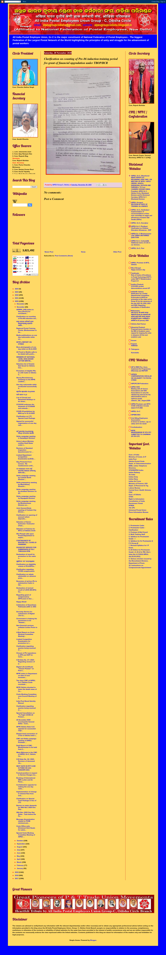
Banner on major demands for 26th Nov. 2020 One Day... (26, 807)
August (20, 847)
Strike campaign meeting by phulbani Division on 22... (26, 491)
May (18, 856)
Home (83, 252)
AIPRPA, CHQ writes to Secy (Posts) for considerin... (25, 311)
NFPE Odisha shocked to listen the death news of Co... (26, 689)
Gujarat (134, 344)
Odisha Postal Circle (136, 461)
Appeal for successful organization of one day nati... (26, 423)
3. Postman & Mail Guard (138, 532)
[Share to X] (101, 185)
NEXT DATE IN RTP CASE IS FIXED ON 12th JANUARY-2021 (26, 768)
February (20, 865)
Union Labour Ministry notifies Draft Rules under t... (25, 443)
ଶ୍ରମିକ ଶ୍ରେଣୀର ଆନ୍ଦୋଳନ (25, 391)
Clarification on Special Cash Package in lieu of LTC (26, 800)
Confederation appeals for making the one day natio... (26, 787)
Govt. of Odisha (135, 494)
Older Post (117, 252)
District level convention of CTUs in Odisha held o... (26, 734)
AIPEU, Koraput (137, 202)
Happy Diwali (21, 602)
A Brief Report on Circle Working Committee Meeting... (25, 634)
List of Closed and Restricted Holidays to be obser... (25, 399)
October (20, 840)
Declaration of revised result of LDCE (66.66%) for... (26, 590)
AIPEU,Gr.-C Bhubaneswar (141, 234)
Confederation (136, 427)
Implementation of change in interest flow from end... (26, 793)
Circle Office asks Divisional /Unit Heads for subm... (25, 828)
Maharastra (135, 311)
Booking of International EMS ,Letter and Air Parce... (25, 780)
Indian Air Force (135, 481)
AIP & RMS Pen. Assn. (139, 367)
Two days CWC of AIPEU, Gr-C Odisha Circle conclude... (25, 682)
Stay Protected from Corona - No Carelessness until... (25, 464)
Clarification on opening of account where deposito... (26, 517)
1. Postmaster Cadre (136, 525)
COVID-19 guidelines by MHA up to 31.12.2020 (25, 412)
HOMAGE (134, 345)
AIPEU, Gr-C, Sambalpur (140, 210)
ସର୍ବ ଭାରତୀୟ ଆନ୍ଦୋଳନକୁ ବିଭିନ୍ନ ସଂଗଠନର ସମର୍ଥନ (25, 432)
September (21, 844)
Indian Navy (133, 479)
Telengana (135, 349)
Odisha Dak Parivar (138, 324)
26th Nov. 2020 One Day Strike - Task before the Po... (26, 814)
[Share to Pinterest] (106, 185)
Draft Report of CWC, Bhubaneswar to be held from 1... (26, 747)
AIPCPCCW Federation (139, 383)
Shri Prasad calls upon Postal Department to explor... (25, 535)
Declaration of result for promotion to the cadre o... (26, 556)
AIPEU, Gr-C (135, 411)
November (21, 307)
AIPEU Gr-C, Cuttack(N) (140, 241)
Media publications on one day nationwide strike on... (26, 337)
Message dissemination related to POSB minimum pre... (25, 821)
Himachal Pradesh (138, 327)
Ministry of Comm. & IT (137, 457)
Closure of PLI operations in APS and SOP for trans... (26, 655)
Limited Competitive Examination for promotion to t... (24, 641)
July (19, 850)
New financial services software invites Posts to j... (26, 627)
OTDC (131, 497)
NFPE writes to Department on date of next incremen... (26, 675)
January (20, 868)
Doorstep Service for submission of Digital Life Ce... (25, 613)
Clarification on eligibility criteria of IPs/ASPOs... (26, 565)
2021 (17, 298)
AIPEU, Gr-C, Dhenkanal (140, 176)
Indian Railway (134, 472)
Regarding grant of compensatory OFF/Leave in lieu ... (24, 597)
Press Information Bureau (138, 512)
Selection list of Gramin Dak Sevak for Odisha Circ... (25, 366)
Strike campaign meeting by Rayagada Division (25, 497)
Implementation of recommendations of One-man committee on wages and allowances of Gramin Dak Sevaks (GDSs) (141, 215)
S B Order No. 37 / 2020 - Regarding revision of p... (25, 662)
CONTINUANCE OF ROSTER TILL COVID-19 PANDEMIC (26, 542)
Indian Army (133, 477)
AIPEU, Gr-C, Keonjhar (139, 223)
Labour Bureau (134, 488)
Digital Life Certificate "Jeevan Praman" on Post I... (25, 669)
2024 (17, 289)
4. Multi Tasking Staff (137, 534)
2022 (17, 295)
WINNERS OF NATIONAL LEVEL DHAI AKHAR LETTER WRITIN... (25, 359)
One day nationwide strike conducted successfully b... (26, 386)
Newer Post (49, 252)
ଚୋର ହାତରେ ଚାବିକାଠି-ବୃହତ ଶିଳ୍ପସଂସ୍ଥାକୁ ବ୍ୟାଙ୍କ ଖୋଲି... (25, 323)
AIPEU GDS (135, 387)
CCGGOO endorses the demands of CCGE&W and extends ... (25, 406)
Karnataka (135, 352)
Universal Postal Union (137, 510)
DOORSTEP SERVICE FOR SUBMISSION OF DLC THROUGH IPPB (26, 549)
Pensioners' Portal (136, 503)
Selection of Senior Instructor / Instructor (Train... (25, 524)
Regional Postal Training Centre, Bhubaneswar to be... (26, 330)
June (19, 853)
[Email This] (97, 185)
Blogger (93, 940)
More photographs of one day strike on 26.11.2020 (26, 348)
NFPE (133, 430)
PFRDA (131, 505)
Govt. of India (134, 455)
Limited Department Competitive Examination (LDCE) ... (25, 457)
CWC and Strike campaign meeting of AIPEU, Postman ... (26, 740)
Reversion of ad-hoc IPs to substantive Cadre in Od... (26, 583)
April (19, 859)
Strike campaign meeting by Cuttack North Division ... (25, 477)
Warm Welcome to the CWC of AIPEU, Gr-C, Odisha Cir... (26, 754)
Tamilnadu (135, 273)
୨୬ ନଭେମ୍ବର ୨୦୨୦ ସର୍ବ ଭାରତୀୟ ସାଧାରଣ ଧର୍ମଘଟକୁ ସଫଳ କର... (25, 470)
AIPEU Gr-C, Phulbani (139, 226)
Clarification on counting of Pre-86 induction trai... (26, 317)
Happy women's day (138, 270)
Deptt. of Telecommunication (140, 463)
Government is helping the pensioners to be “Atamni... (26, 620)
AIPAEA (134, 374)
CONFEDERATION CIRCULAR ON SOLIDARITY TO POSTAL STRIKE (141, 378)
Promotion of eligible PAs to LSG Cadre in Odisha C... (26, 373)
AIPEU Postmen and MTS (140, 404)
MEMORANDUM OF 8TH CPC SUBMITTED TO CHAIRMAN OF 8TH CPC (141, 434)
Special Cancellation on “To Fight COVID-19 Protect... (25, 715)
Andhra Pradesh (137, 284)
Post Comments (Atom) (64, 256)
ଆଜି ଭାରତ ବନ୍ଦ (21, 394)
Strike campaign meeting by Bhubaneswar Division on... (25, 503)
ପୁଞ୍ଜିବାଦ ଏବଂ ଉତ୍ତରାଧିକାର (25, 561)
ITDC (130, 492)
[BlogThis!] (99, 185)
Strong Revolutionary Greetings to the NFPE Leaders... (25, 379)
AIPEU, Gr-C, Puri (137, 248)
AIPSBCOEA (135, 415)
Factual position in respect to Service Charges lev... (26, 774)
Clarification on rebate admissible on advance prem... (26, 576)
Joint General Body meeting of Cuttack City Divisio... (26, 510)
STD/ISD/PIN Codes (136, 470)
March (19, 862)
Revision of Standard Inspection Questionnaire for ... (24, 450)
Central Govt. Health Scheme (140, 490)
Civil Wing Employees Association (139, 419)
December (21, 304)
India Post (133, 459)
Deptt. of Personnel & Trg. (139, 486)
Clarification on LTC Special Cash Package (25, 417)
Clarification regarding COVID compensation (25, 570)
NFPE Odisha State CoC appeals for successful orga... (26, 728)
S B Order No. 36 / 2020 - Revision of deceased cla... (25, 761)
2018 (17, 875)
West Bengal (136, 268)
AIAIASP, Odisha (137, 292)
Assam (133, 340)
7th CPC (132, 508)
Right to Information (136, 499)
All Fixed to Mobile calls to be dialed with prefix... (26, 353)
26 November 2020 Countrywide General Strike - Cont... (25, 722)
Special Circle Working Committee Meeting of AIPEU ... (25, 835)
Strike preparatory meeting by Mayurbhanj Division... (26, 484)
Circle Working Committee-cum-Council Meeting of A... (26, 696)
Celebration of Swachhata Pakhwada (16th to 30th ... (26, 607)
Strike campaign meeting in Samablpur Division (25, 437)
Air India (132, 474)
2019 (17, 872)
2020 (17, 301)
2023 (17, 292)
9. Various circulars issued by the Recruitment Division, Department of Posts (140, 561)
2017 (17, 878)
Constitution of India (137, 501)
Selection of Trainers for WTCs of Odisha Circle (25, 530)
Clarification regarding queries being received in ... (26, 648)
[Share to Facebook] (104, 185)
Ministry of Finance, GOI (138, 483)
